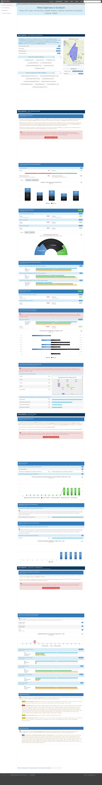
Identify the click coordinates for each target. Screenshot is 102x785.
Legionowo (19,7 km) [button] (33, 62)
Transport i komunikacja (6, 13)
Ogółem (21, 232)
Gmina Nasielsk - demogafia (51, 137)
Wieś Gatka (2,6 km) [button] (40, 84)
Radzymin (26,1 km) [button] (40, 68)
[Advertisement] (93, 24)
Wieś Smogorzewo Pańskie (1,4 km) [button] (29, 75)
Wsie (81, 1)
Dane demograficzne (6, 7)
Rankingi (51, 1)
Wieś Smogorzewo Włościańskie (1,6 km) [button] (49, 75)
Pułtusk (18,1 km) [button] (51, 60)
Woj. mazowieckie (24, 767)
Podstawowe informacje (6, 5)
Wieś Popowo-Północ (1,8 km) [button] (33, 78)
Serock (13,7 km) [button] (40, 60)
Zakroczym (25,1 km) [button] (49, 65)
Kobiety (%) (28, 180)
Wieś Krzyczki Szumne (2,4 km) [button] (49, 81)
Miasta (76, 1)
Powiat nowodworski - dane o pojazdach (51, 587)
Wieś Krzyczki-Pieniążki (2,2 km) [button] (32, 81)
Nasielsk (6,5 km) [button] (29, 60)
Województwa (59, 1)
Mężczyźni (32, 232)
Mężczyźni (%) (35, 180)
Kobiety (26, 232)
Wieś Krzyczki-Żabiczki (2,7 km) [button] (40, 87)
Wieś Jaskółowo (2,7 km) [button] (53, 84)
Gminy (71, 1)
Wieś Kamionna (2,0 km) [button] (48, 78)
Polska (19, 767)
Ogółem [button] (22, 180)
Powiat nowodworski (33, 767)
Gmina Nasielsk (41, 767)
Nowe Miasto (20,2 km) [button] (46, 62)
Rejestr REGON (5, 10)
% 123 (80, 210)
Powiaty (66, 1)
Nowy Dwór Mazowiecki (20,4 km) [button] (34, 65)
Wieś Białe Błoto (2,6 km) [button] (27, 84)
